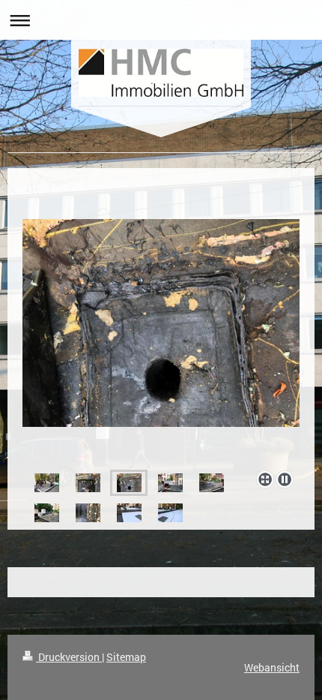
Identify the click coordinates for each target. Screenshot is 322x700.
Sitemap (126, 657)
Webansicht (272, 667)
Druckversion (69, 657)
